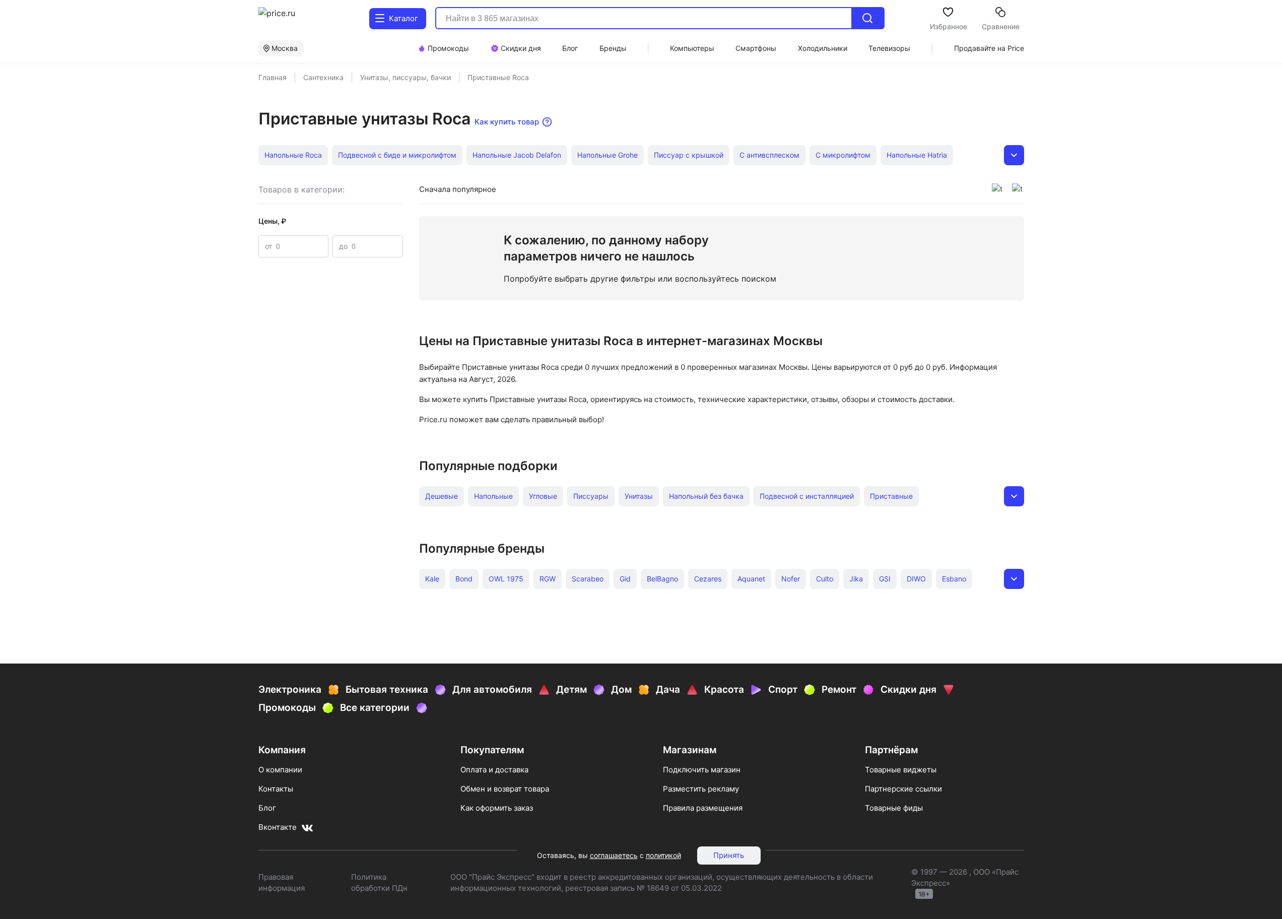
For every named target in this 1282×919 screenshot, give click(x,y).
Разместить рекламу (701, 789)
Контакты (275, 789)
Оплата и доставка (494, 769)
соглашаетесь (614, 855)
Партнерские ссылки (903, 789)
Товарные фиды (894, 808)
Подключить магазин (701, 769)
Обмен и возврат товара (504, 789)
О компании (280, 769)
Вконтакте (277, 827)
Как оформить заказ (496, 808)
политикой (663, 855)
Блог (267, 808)
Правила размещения (703, 808)
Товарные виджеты (900, 769)
